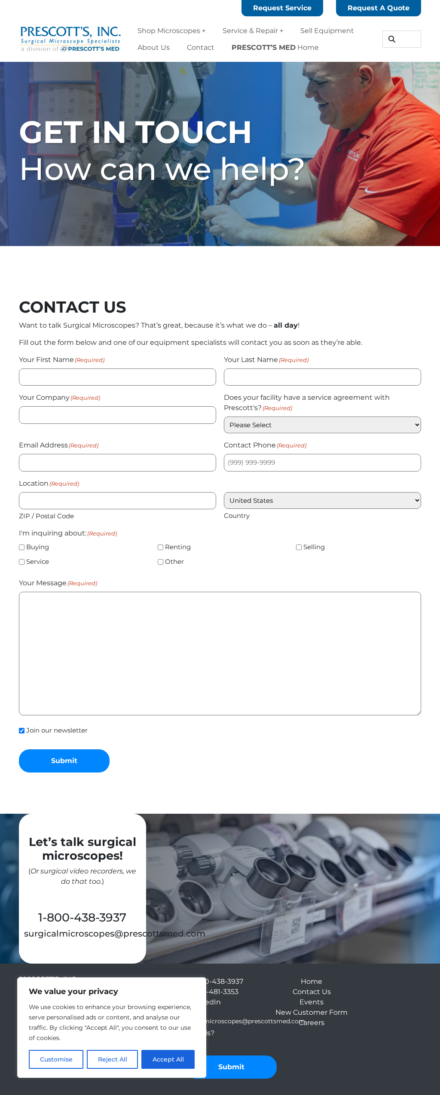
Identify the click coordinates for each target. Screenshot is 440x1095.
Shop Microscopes (169, 31)
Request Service (282, 8)
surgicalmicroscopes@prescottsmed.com (114, 933)
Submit (64, 761)
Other (174, 561)
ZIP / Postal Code (46, 516)
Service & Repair (250, 31)
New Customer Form (311, 1012)
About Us (154, 47)
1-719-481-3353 (214, 992)
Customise (56, 1059)
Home (275, 47)
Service (37, 561)
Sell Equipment (327, 31)
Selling (314, 547)
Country (237, 515)
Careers (311, 1023)
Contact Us (312, 992)
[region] (111, 1027)
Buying (37, 547)
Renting (178, 547)
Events (311, 1002)
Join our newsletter (57, 730)
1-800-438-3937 (82, 917)
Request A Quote (378, 8)
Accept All (168, 1059)
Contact (200, 47)
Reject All (112, 1059)
